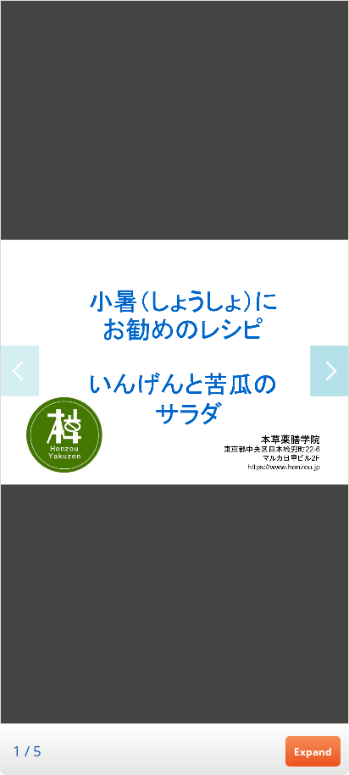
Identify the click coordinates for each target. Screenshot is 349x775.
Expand (313, 751)
